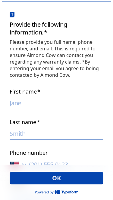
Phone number (29, 152)
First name (25, 91)
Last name (25, 122)
